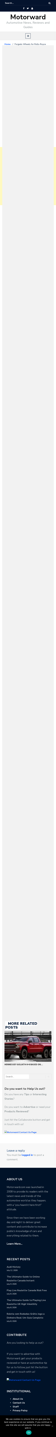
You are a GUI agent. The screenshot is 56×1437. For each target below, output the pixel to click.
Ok (28, 1432)
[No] (52, 1426)
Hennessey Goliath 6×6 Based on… (23, 1064)
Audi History (13, 1266)
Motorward (28, 17)
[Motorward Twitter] (28, 8)
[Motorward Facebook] (23, 8)
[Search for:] (14, 3)
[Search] (49, 3)
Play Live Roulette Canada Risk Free (27, 1290)
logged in (27, 1155)
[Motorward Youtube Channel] (32, 8)
